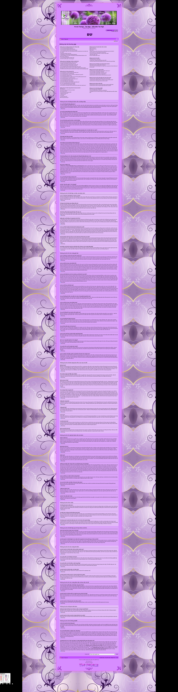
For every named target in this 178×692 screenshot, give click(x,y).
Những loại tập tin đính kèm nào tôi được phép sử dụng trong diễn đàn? (101, 84)
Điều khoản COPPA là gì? (64, 56)
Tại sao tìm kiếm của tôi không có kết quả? (97, 71)
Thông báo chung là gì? (64, 93)
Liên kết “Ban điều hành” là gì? (95, 55)
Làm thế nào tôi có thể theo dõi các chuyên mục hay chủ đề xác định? (101, 79)
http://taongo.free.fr (89, 661)
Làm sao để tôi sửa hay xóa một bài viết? (67, 73)
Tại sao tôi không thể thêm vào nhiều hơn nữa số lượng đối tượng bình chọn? (73, 76)
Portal (62, 39)
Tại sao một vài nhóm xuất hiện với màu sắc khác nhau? (99, 53)
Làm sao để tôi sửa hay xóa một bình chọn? (67, 77)
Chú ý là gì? (62, 95)
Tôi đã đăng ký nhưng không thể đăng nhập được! (68, 54)
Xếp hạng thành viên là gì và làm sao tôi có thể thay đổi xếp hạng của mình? (73, 67)
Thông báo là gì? (63, 94)
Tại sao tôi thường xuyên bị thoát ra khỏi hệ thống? (68, 50)
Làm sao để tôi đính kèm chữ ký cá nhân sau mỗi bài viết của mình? (71, 74)
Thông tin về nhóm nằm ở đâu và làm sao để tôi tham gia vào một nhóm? (102, 51)
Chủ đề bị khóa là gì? (63, 96)
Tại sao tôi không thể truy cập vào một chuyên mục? (69, 78)
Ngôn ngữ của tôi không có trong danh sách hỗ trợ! (68, 65)
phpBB (84, 659)
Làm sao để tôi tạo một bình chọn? (66, 75)
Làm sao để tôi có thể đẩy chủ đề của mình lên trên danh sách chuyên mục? (73, 85)
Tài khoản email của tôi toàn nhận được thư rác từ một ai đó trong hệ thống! (102, 61)
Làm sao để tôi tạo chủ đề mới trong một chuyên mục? (69, 72)
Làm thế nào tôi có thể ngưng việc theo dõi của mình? (99, 80)
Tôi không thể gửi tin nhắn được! (95, 59)
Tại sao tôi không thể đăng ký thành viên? (67, 57)
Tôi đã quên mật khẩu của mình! (65, 53)
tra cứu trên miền (104, 642)
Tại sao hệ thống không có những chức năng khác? (98, 90)
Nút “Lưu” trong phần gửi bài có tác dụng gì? (67, 83)
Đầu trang (63, 108)
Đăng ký (116, 41)
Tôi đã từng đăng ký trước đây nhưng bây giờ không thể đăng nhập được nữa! (73, 55)
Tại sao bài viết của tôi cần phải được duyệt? (67, 84)
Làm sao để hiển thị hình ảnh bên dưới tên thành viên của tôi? (70, 66)
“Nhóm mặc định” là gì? (93, 54)
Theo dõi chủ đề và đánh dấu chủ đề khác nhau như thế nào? (100, 78)
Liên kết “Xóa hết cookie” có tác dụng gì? (67, 58)
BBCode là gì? (62, 88)
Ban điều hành (102, 657)
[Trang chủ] (89, 24)
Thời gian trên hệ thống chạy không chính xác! (68, 63)
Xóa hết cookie (107, 657)
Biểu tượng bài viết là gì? (64, 97)
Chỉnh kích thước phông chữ (117, 39)
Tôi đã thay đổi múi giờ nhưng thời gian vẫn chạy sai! (69, 64)
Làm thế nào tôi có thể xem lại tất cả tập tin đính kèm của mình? (100, 85)
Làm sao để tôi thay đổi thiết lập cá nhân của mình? (68, 62)
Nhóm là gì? (92, 50)
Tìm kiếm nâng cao (114, 31)
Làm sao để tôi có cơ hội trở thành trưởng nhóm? (98, 52)
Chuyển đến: (87, 654)
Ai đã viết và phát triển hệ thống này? (96, 89)
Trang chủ (66, 39)
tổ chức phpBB (105, 624)
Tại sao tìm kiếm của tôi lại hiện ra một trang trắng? (98, 72)
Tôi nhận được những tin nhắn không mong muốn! (98, 60)
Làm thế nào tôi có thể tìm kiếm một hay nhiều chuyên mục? (100, 70)
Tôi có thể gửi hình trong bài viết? (65, 92)
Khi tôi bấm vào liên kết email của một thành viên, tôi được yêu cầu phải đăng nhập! (74, 68)
